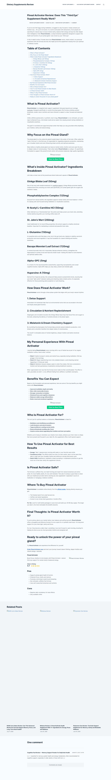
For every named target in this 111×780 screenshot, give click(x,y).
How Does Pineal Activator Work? (40, 74)
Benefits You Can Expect (37, 84)
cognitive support (58, 185)
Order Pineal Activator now (35, 549)
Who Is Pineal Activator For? (38, 86)
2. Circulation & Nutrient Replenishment (44, 78)
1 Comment (74, 22)
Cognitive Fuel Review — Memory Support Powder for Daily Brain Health (48, 752)
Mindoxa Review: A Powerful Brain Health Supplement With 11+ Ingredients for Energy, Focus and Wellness (55, 727)
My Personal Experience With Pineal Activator (43, 82)
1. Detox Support (38, 77)
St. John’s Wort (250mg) (40, 65)
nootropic (30, 110)
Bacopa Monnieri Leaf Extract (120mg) (44, 69)
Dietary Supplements (68, 4)
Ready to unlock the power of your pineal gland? (44, 96)
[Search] (103, 4)
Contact (98, 4)
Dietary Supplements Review (20, 4)
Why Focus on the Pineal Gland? (39, 55)
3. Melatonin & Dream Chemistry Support (45, 81)
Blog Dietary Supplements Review (85, 4)
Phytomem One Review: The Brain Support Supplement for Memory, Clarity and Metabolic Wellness (87, 727)
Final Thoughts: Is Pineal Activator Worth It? (42, 94)
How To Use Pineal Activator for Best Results (43, 88)
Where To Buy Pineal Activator (39, 92)
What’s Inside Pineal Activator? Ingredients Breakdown (45, 57)
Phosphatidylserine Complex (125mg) (44, 61)
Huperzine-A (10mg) (39, 73)
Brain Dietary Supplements (63, 22)
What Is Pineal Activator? (37, 53)
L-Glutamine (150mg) (39, 67)
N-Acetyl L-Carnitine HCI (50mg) (42, 63)
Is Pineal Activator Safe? (37, 90)
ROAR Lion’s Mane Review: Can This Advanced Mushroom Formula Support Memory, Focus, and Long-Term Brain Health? (21, 727)
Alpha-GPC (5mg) (38, 71)
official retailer (61, 489)
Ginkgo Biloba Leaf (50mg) (41, 59)
